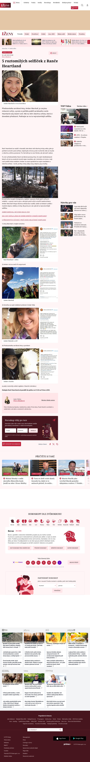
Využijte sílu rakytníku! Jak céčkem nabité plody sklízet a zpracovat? (55, 694)
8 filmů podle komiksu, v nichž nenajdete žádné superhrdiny (11, 693)
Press (24, 740)
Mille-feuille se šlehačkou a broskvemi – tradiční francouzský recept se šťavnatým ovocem (77, 645)
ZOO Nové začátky (78, 719)
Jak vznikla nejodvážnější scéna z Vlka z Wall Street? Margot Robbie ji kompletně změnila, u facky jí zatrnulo (12, 704)
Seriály (40, 2)
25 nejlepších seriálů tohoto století (11, 685)
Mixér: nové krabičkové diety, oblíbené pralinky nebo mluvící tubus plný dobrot (77, 662)
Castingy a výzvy (27, 742)
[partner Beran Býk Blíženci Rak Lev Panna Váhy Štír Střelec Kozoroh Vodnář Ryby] (66, 585)
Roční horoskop (73, 548)
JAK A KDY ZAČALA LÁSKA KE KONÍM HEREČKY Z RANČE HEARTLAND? (24, 216)
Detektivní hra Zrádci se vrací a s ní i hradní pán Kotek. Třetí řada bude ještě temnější (34, 645)
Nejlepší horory (32, 719)
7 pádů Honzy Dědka (24, 721)
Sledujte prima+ (67, 2)
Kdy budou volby (66, 719)
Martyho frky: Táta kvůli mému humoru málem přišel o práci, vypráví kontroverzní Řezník (33, 686)
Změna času (48, 719)
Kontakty (25, 745)
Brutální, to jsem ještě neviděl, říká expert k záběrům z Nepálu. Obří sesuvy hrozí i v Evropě (12, 645)
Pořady (76, 2)
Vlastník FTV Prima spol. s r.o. (12, 753)
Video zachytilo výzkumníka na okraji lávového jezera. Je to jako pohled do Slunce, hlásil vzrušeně (56, 663)
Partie (54, 719)
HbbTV (6, 745)
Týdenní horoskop (40, 548)
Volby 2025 (34, 721)
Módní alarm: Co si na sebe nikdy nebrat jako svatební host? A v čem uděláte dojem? (79, 42)
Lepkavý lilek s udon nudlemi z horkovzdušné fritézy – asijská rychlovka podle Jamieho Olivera (77, 654)
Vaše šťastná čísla (44, 558)
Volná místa (7, 740)
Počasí (59, 719)
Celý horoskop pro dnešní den (20, 548)
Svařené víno (41, 721)
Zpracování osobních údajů (30, 748)
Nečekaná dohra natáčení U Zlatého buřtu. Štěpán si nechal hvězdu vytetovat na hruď (33, 662)
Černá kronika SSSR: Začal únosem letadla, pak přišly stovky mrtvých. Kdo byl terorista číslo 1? (12, 663)
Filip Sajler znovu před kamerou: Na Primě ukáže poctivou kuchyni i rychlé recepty (80, 217)
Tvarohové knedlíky (40, 723)
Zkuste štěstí (74, 562)
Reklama (6, 742)
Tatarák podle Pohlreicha (53, 721)
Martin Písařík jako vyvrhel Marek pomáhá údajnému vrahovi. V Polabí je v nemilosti (71, 482)
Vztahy (33, 2)
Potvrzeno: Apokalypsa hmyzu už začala (56, 644)
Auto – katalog (13, 721)
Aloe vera (64, 721)
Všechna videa (82, 106)
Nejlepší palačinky (52, 723)
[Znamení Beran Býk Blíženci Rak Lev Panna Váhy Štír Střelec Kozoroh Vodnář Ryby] (22, 430)
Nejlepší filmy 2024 (21, 719)
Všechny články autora (48, 400)
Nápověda (25, 750)
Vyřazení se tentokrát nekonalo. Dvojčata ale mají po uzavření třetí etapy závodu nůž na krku (80, 225)
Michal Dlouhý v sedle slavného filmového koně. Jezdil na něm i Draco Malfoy (14, 480)
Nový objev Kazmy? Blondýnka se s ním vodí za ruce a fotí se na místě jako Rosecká (34, 703)
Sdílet (53, 53)
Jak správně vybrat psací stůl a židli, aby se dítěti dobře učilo (55, 685)
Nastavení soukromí (28, 756)
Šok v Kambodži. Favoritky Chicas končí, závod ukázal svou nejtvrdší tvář (80, 233)
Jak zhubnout (11, 719)
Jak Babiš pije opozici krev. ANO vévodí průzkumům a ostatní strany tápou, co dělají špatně (12, 654)
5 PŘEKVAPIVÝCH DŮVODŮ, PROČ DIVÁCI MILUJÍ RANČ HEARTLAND (24, 220)
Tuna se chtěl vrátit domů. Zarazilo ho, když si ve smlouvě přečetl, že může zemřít (43, 482)
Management (26, 737)
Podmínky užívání (9, 748)
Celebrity (26, 2)
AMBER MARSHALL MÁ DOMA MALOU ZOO (16, 212)
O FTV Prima (7, 737)
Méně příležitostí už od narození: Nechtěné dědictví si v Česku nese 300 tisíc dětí (20, 42)
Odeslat (33, 430)
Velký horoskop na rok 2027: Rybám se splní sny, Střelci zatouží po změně (49, 41)
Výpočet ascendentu (28, 723)
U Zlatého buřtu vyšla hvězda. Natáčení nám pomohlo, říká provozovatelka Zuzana (33, 654)
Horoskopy (47, 2)
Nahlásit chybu (8, 756)
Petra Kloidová (6, 57)
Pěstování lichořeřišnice (74, 721)
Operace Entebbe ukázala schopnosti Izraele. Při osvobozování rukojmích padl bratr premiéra (55, 654)
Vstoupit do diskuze (12, 444)
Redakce (25, 753)
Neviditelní (56, 2)
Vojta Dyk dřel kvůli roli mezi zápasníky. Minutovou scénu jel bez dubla (80, 208)
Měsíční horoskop (57, 548)
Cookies (6, 750)
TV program (40, 719)
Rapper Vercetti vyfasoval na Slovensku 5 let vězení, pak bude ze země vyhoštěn (34, 694)
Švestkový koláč (62, 723)
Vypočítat (57, 590)
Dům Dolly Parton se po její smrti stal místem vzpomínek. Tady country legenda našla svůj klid (56, 703)
